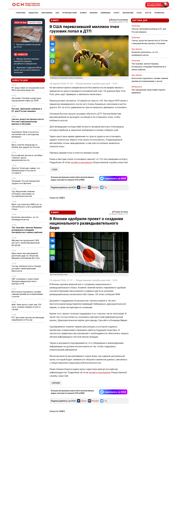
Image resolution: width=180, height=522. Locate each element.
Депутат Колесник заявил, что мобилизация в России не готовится (26, 170)
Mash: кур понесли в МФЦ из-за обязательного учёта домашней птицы (27, 206)
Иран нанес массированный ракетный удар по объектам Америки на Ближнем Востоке (26, 255)
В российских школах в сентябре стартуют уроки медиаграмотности (27, 157)
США (55, 169)
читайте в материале (81, 162)
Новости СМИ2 (57, 197)
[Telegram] (52, 49)
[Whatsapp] (52, 55)
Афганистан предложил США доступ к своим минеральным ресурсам (26, 242)
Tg (105, 187)
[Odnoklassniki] (52, 38)
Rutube (95, 187)
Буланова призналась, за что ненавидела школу (25, 218)
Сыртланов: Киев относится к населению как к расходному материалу (25, 134)
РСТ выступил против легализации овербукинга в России (28, 318)
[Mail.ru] (52, 61)
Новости (22, 54)
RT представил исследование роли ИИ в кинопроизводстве (28, 89)
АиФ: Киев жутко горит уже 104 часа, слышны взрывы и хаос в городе (26, 307)
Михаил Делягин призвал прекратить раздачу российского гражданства (26, 61)
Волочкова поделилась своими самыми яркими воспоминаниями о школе (27, 294)
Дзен (83, 187)
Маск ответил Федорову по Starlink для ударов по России (26, 146)
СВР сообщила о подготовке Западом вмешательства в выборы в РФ (25, 281)
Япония (56, 383)
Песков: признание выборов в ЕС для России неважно (27, 110)
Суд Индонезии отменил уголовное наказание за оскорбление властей (23, 193)
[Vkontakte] (52, 44)
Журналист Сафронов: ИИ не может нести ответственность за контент (27, 70)
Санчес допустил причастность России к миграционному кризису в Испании (28, 121)
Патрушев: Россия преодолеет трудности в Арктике (26, 182)
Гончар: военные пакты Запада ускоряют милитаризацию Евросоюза (26, 268)
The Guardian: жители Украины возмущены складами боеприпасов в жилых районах (27, 230)
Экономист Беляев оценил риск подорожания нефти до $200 (26, 99)
